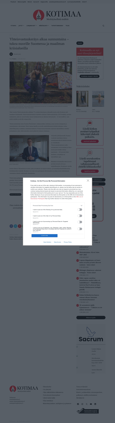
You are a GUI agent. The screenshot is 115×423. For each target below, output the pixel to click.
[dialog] (57, 212)
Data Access (57, 242)
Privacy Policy (68, 242)
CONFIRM (44, 235)
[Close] (88, 181)
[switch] (79, 209)
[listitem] (57, 206)
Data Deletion (47, 242)
